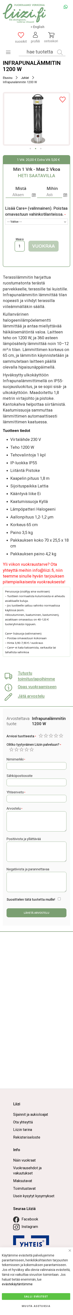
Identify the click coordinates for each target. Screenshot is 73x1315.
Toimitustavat (24, 1188)
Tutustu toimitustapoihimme (36, 676)
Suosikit (21, 41)
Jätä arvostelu (31, 696)
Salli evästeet (36, 1296)
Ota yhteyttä (23, 1122)
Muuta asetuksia (36, 1306)
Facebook (30, 1219)
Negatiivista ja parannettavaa (28, 869)
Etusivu (7, 78)
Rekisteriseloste (26, 1137)
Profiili (35, 41)
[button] (30, 148)
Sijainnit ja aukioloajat (30, 1114)
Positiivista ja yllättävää (24, 839)
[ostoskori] (51, 35)
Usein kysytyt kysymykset (33, 1196)
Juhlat (25, 78)
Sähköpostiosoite (20, 776)
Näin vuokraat (24, 1160)
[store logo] (24, 13)
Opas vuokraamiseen (37, 686)
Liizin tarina (22, 1129)
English (38, 27)
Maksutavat (22, 1181)
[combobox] (42, 52)
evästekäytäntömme (17, 1284)
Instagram (30, 1226)
